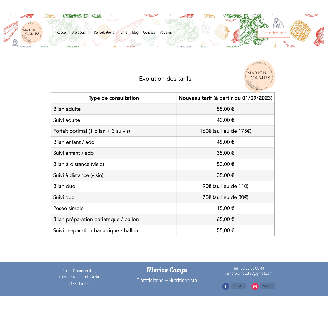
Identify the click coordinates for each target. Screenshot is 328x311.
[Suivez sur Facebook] (225, 286)
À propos (78, 32)
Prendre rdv (274, 32)
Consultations (104, 32)
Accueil (62, 32)
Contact (149, 32)
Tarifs (123, 32)
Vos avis (166, 32)
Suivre (238, 286)
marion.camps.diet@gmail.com (248, 273)
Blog (135, 32)
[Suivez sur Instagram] (255, 286)
